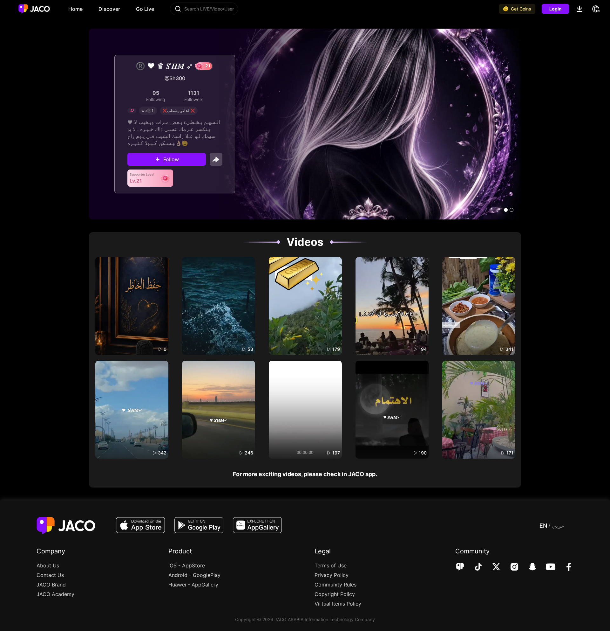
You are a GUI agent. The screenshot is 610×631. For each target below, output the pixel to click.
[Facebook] (564, 567)
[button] (506, 210)
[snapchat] (528, 567)
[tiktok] (474, 567)
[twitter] (492, 567)
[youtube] (546, 567)
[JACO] (460, 567)
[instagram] (510, 567)
